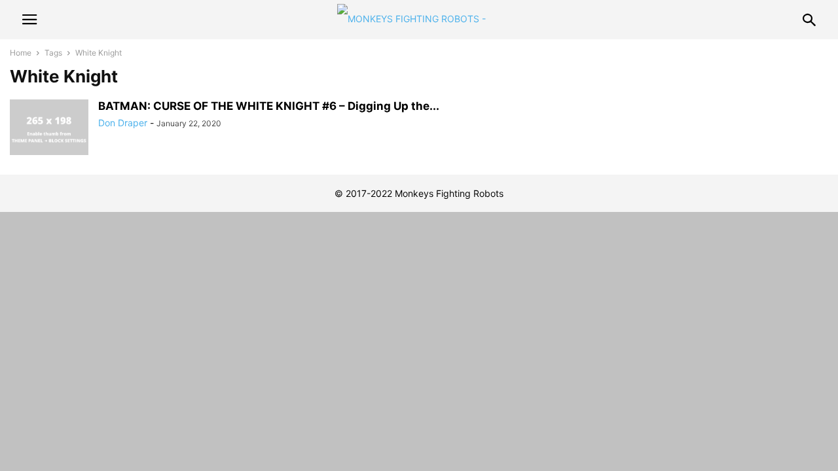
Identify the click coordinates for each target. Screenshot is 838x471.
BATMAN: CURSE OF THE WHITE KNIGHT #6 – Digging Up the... (268, 106)
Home (20, 53)
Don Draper (122, 122)
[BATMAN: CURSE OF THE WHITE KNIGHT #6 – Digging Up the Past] (49, 128)
